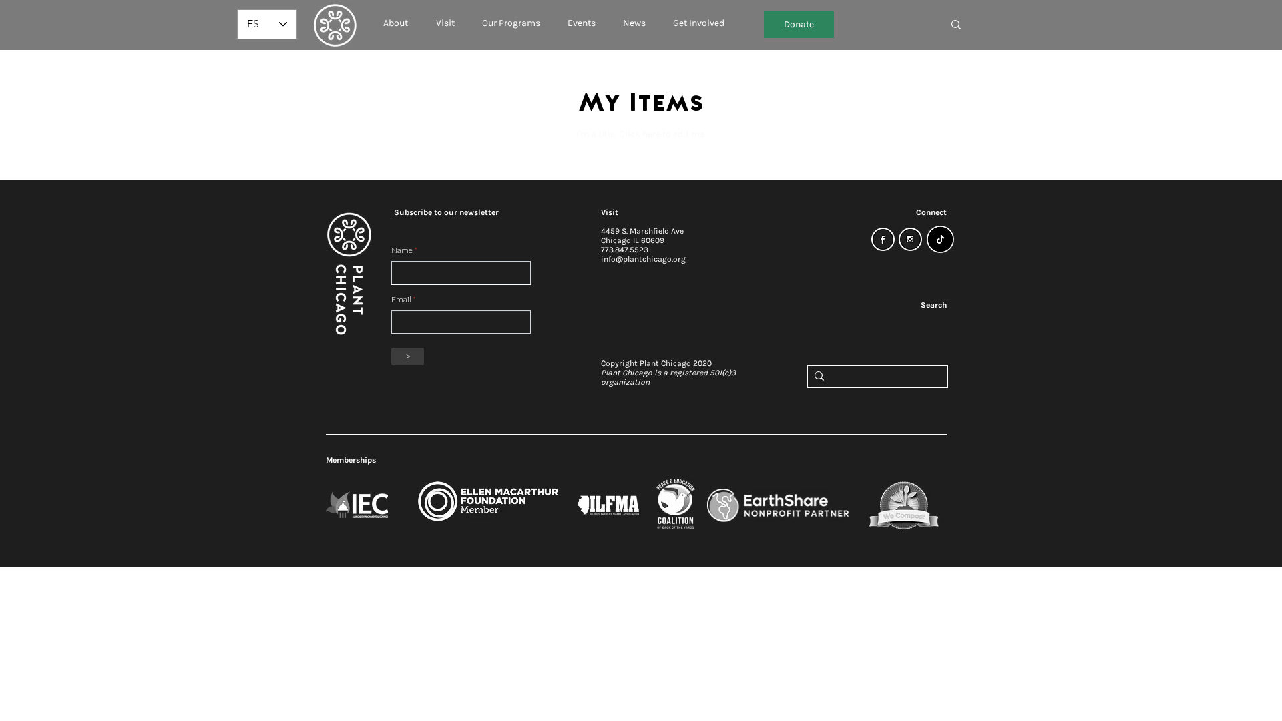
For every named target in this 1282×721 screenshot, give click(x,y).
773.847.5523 (624, 249)
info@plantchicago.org (643, 259)
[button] (395, 17)
